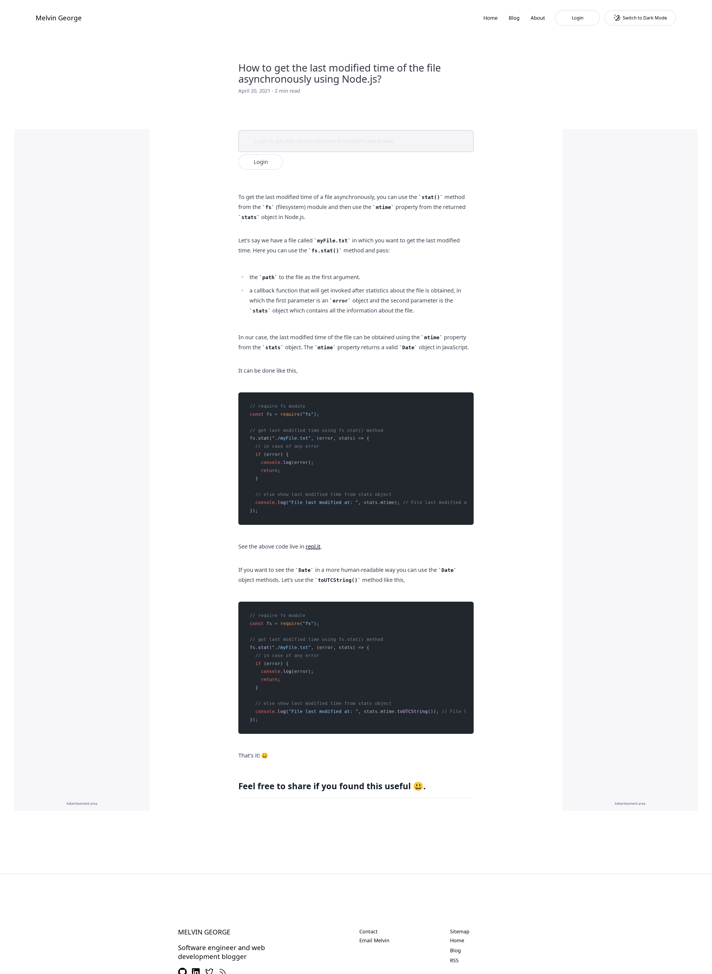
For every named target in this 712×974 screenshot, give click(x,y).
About (538, 17)
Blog (514, 17)
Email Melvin (374, 940)
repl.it (313, 546)
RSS (454, 960)
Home (490, 17)
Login (261, 162)
